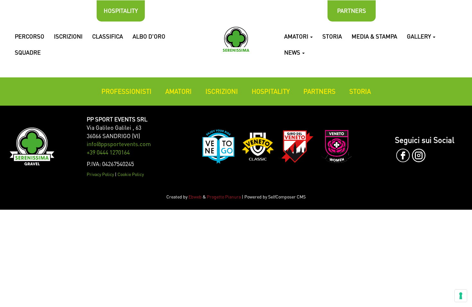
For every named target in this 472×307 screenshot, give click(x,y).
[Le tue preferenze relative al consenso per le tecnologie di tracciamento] (461, 296)
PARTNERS (351, 10)
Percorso (29, 36)
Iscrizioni (68, 36)
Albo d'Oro (149, 36)
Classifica (107, 36)
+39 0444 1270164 (108, 152)
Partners (319, 91)
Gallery (419, 36)
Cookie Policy (131, 174)
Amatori (297, 36)
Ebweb (195, 196)
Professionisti (126, 91)
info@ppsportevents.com (119, 143)
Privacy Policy (100, 174)
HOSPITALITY (121, 10)
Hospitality (271, 91)
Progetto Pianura (224, 196)
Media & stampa (374, 36)
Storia (332, 36)
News (293, 52)
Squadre (28, 52)
